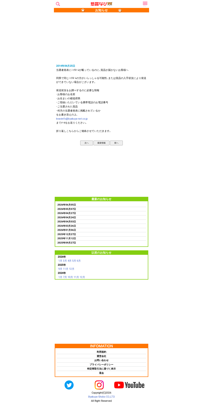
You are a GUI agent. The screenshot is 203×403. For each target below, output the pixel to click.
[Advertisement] (101, 38)
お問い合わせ (101, 360)
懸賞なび (97, 4)
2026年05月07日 (66, 209)
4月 (70, 260)
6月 (79, 260)
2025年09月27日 (66, 242)
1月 (60, 260)
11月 (65, 268)
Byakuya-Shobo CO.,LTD (101, 396)
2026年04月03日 (66, 221)
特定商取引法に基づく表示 (101, 368)
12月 (71, 268)
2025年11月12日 (66, 238)
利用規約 (101, 351)
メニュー (145, 4)
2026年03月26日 (66, 225)
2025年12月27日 (66, 234)
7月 (65, 277)
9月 (60, 268)
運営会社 (101, 356)
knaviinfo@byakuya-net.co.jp (72, 118)
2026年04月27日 (66, 213)
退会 (101, 373)
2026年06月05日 (66, 204)
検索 (57, 3)
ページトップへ (196, 377)
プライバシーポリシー (101, 364)
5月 (74, 260)
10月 (70, 277)
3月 (65, 260)
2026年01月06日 (66, 230)
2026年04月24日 (66, 217)
